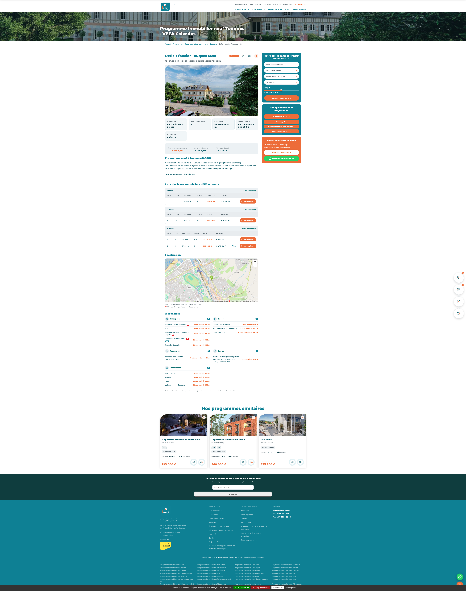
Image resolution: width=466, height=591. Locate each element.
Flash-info (277, 4)
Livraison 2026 (241, 9)
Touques (213, 44)
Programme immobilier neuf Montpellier (211, 568)
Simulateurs (299, 9)
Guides (211, 538)
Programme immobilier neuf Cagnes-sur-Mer (176, 573)
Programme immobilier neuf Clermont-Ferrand (214, 579)
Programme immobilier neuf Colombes (286, 565)
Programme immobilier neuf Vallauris (173, 576)
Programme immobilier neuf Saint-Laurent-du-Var (177, 580)
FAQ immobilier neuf (217, 542)
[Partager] (256, 56)
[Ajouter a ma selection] (201, 462)
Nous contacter (255, 4)
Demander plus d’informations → (281, 127)
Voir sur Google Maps (176, 307)
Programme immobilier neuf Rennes (210, 576)
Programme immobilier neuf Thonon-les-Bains (251, 579)
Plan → (235, 246)
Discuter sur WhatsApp (283, 158)
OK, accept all (242, 588)
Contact (244, 518)
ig (172, 520)
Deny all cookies (261, 588)
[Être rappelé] (459, 313)
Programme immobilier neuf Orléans (285, 568)
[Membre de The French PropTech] (182, 546)
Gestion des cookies (236, 557)
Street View (193, 307)
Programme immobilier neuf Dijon (284, 579)
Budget (267, 88)
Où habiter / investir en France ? (221, 530)
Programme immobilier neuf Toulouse (211, 565)
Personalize (278, 588)
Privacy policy (290, 588)
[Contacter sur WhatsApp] (460, 577)
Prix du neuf (287, 4)
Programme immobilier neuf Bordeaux (211, 570)
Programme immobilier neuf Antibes (173, 568)
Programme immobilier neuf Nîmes (247, 570)
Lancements (258, 9)
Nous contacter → (281, 116)
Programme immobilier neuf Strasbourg (211, 584)
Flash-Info (212, 534)
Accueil (168, 44)
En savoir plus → (248, 201)
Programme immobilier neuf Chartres (285, 570)
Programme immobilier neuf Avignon (248, 584)
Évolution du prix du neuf (219, 526)
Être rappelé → (281, 122)
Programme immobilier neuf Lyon (247, 576)
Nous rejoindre (247, 515)
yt (176, 520)
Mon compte (246, 522)
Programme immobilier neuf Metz (284, 573)
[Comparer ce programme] (193, 462)
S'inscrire (233, 494)
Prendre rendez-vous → (281, 131)
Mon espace (299, 4)
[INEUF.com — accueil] (165, 7)
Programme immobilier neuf (196, 44)
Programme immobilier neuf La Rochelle (249, 573)
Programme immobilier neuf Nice (172, 565)
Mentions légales (222, 557)
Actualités (267, 4)
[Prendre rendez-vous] (459, 301)
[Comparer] (249, 56)
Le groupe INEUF (241, 4)
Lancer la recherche (281, 98)
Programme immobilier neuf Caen (284, 576)
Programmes (178, 44)
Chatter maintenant (281, 152)
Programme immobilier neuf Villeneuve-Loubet (177, 584)
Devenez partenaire (249, 540)
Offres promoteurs (279, 9)
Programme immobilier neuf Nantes (210, 573)
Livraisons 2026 (215, 511)
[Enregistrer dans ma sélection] (243, 56)
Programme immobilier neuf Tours (247, 565)
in (167, 520)
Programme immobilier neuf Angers (247, 568)
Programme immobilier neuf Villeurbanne (287, 584)
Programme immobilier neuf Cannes (173, 570)
